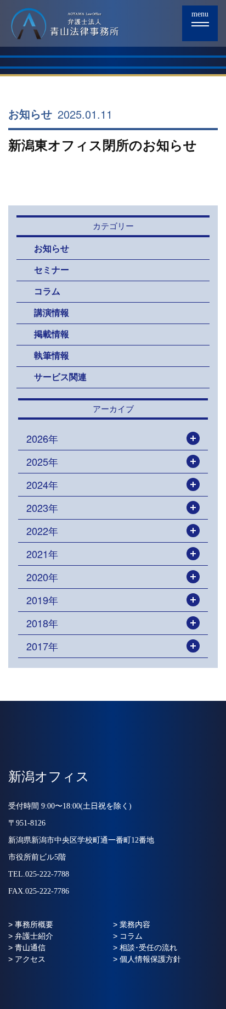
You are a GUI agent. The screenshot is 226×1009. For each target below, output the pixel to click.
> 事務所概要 (30, 924)
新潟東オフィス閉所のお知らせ (102, 145)
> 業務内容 (131, 924)
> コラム (128, 936)
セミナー (51, 270)
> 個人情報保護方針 (147, 959)
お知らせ (30, 114)
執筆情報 (51, 355)
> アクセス (27, 959)
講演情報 (51, 312)
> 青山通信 (27, 947)
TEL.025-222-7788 (38, 874)
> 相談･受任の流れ (145, 947)
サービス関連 (60, 377)
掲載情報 (51, 334)
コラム (47, 291)
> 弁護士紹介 (30, 936)
